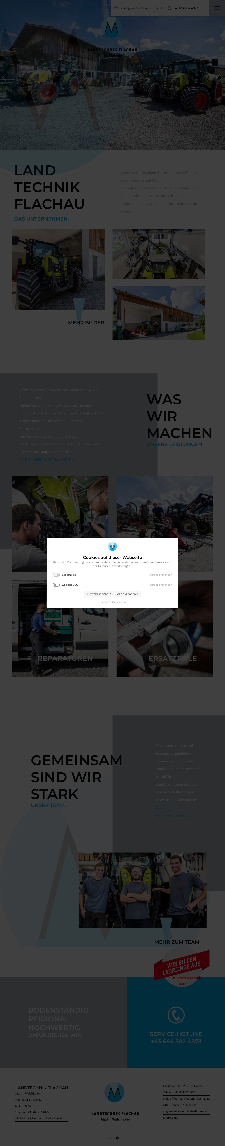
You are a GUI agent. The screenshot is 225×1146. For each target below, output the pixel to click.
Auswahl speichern (98, 594)
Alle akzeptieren (128, 594)
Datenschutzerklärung (112, 602)
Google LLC (70, 584)
